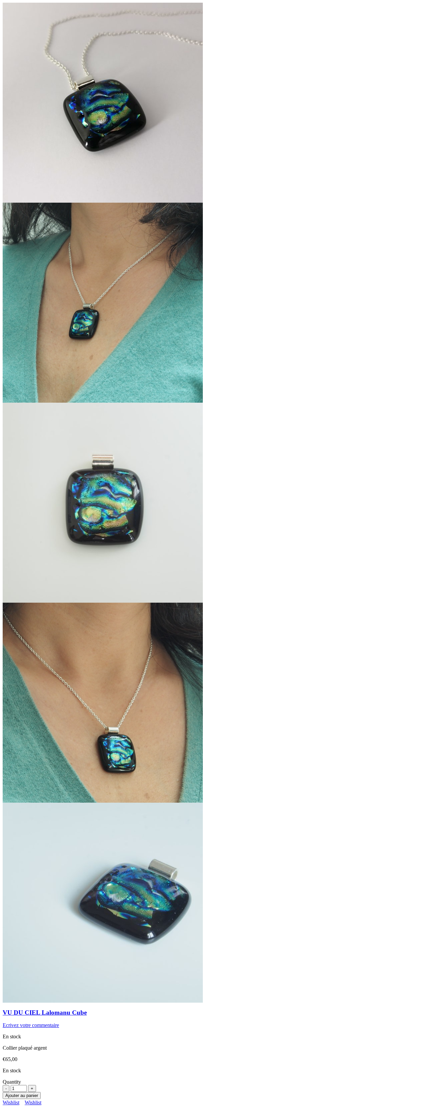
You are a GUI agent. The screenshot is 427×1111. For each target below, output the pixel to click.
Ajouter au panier (21, 1095)
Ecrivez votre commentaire (31, 1025)
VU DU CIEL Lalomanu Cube (45, 1012)
